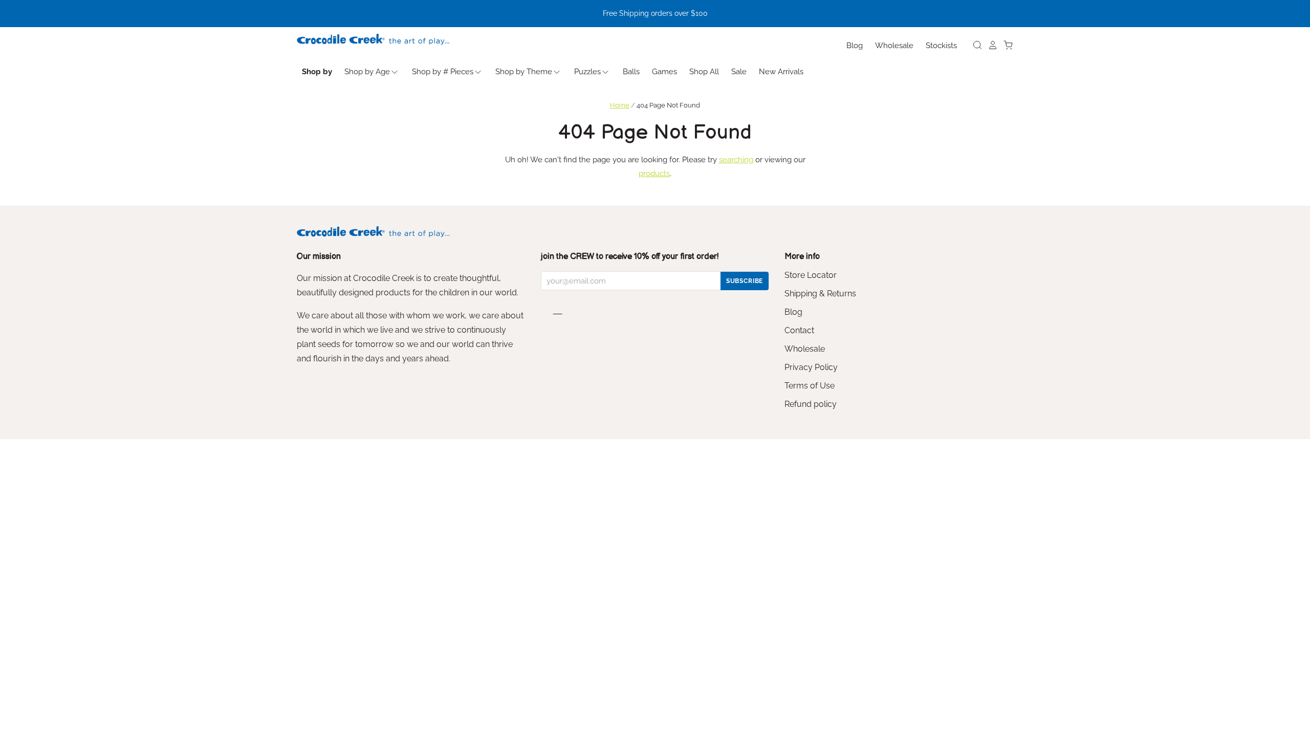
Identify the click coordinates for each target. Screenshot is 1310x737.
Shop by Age (367, 71)
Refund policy (810, 404)
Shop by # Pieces (442, 71)
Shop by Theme (523, 71)
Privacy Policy (811, 367)
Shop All (704, 71)
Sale (739, 71)
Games (664, 71)
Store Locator (810, 275)
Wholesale (894, 45)
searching (736, 159)
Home (619, 105)
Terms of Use (809, 386)
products (654, 173)
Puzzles (587, 71)
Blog (854, 45)
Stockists (941, 45)
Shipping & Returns (820, 293)
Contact (799, 330)
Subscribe (744, 281)
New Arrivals (781, 71)
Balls (631, 71)
